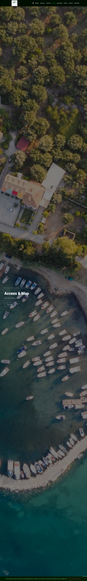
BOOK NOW (77, 3)
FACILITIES (42, 3)
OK (70, 578)
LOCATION (48, 3)
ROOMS (36, 3)
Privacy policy (76, 578)
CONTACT (71, 3)
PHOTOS (65, 3)
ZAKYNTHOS (59, 3)
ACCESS (53, 3)
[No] (85, 578)
